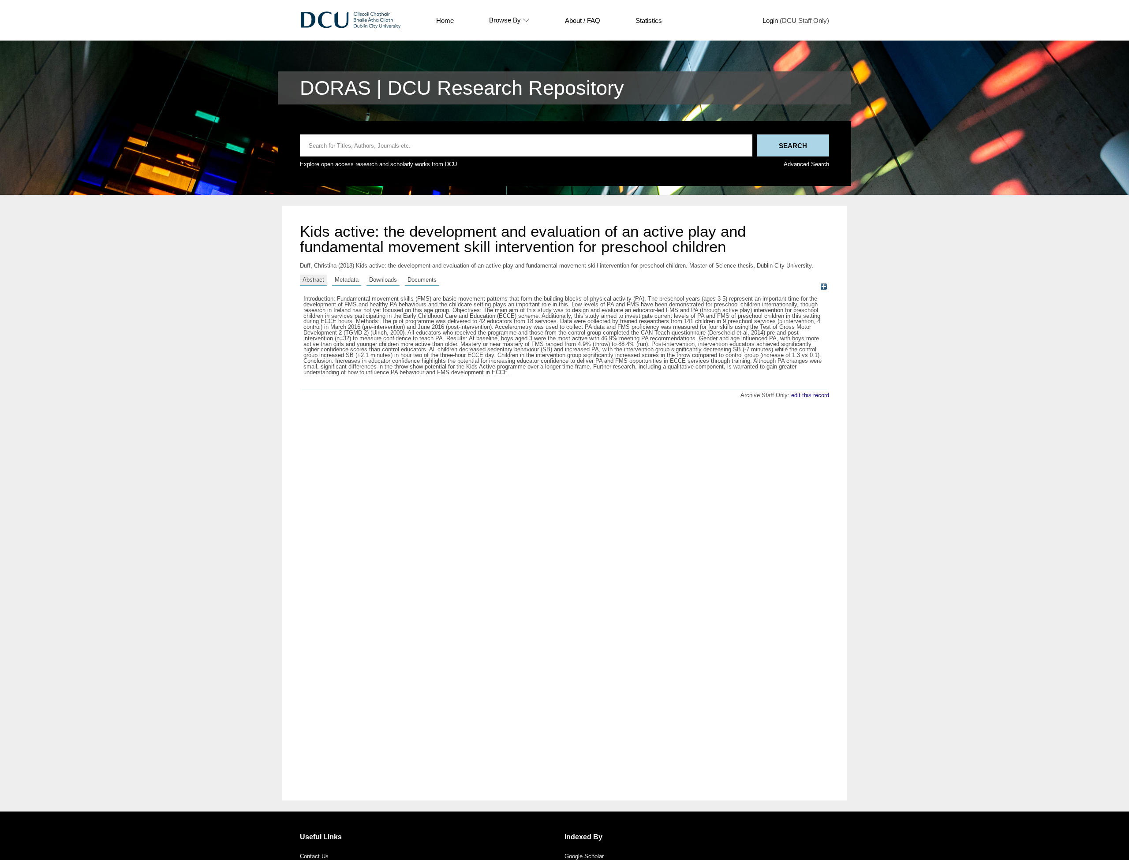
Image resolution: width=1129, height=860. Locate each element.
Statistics (649, 20)
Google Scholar (584, 856)
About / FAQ (582, 20)
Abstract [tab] (313, 279)
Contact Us (314, 856)
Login (770, 20)
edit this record (810, 395)
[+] (823, 286)
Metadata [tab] (347, 279)
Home (445, 20)
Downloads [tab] (383, 279)
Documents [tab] (422, 279)
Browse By (505, 20)
